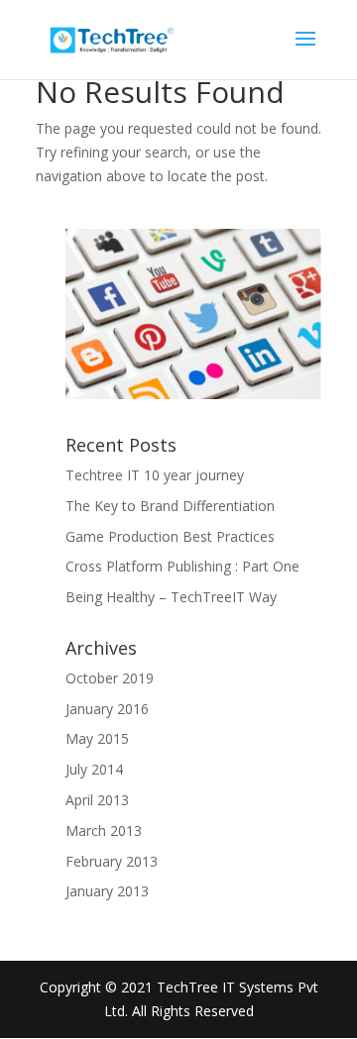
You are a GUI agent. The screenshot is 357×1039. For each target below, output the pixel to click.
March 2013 (103, 830)
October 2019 (109, 678)
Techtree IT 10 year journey (154, 475)
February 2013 (111, 861)
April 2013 (97, 799)
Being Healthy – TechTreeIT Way (171, 596)
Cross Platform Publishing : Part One (182, 566)
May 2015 (97, 738)
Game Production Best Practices (170, 536)
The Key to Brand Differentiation (170, 505)
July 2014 (94, 769)
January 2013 (107, 891)
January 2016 (107, 708)
